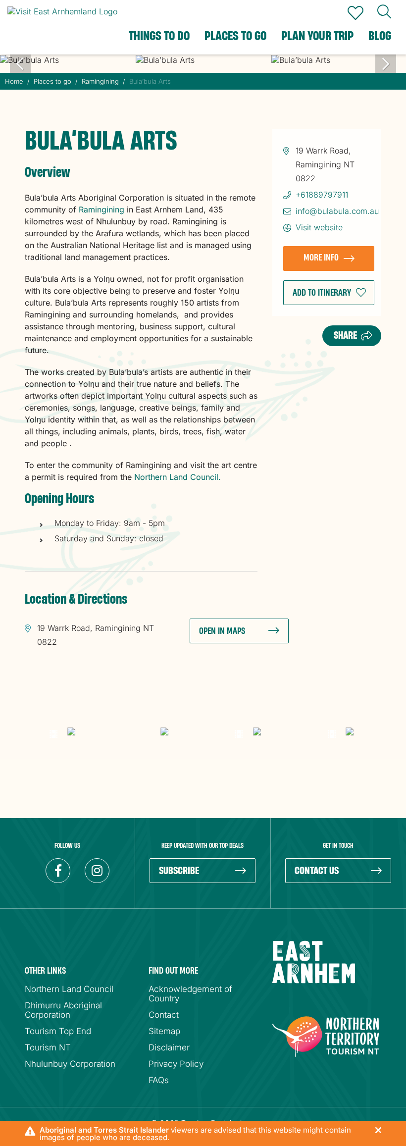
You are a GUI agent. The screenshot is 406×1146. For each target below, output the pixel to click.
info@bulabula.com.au (337, 211)
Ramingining (101, 209)
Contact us (317, 871)
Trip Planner (355, 13)
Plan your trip (317, 36)
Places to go (235, 36)
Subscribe (179, 871)
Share (345, 335)
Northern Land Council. (177, 477)
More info (321, 257)
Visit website (319, 227)
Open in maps (222, 631)
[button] (328, 292)
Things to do (159, 36)
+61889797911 (322, 195)
